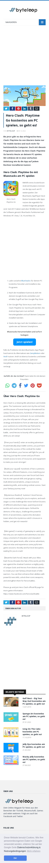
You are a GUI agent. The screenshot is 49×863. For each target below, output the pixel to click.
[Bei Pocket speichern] (39, 385)
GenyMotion (35, 353)
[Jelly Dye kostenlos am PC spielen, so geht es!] (12, 751)
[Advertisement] (24, 56)
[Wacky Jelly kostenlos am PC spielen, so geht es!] (12, 764)
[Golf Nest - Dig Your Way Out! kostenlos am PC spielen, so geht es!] (12, 706)
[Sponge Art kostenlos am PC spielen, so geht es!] (12, 721)
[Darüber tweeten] (26, 385)
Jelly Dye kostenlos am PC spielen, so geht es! (34, 745)
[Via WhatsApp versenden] (7, 385)
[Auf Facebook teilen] (20, 385)
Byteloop (11, 131)
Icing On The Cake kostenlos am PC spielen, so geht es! (32, 732)
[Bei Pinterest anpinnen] (32, 385)
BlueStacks (25, 280)
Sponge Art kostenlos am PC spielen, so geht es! (34, 716)
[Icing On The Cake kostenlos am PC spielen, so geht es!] (12, 736)
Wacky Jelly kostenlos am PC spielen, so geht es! (34, 759)
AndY (5, 356)
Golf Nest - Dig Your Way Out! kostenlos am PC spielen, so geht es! (34, 701)
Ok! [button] (15, 858)
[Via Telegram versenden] (14, 385)
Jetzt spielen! (25, 342)
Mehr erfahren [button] (33, 851)
